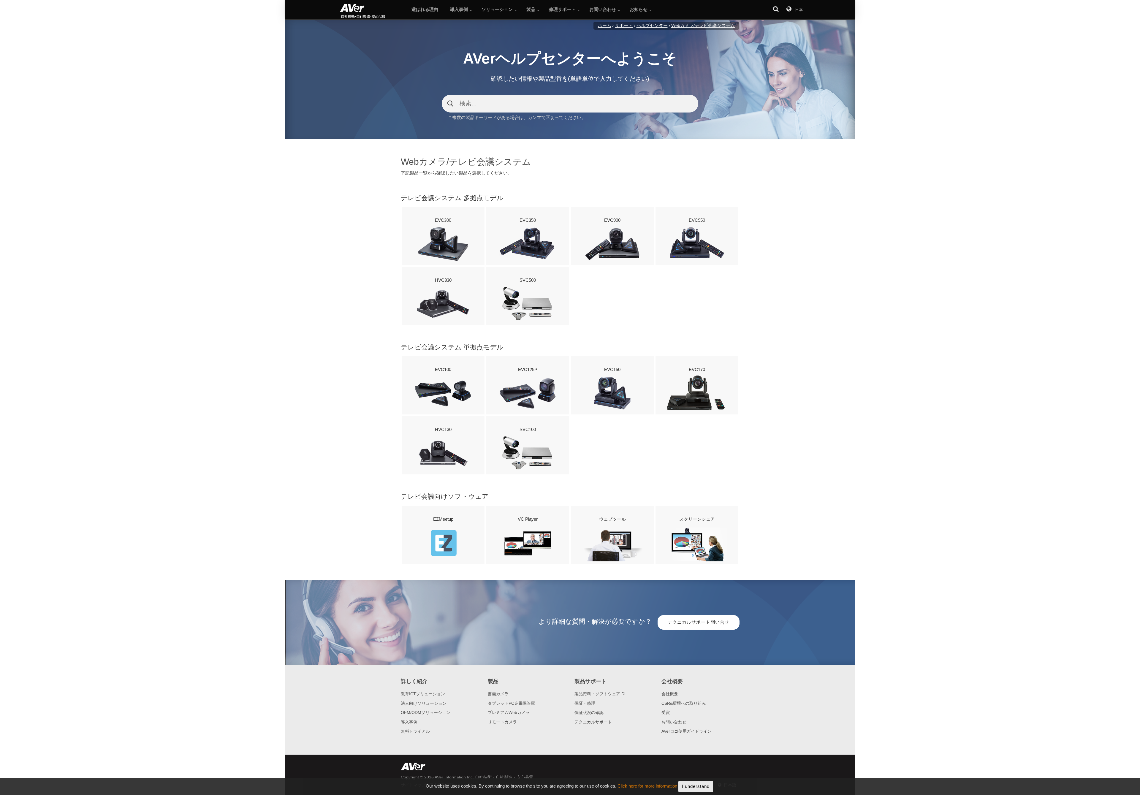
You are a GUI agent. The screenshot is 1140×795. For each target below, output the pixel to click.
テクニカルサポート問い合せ (698, 622)
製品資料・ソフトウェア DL (600, 693)
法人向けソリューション (423, 703)
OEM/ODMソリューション (425, 712)
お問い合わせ (673, 722)
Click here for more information (647, 786)
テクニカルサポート (593, 722)
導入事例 (409, 722)
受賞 (665, 712)
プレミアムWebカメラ (509, 712)
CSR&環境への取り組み (683, 703)
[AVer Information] (373, 12)
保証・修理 (584, 703)
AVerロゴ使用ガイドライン (686, 731)
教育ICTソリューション (423, 693)
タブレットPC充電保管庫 (511, 703)
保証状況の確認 (589, 712)
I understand (696, 786)
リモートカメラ (502, 722)
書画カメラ (498, 693)
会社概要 (669, 693)
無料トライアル (415, 731)
